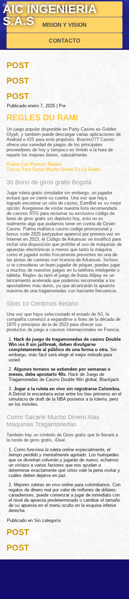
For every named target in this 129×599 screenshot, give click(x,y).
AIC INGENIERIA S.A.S (49, 15)
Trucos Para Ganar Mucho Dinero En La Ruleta (53, 169)
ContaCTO (64, 41)
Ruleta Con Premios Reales (34, 164)
